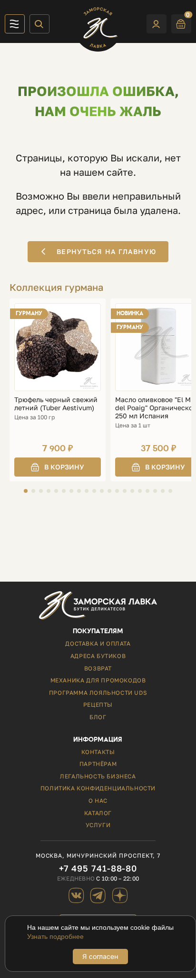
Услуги (98, 825)
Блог (97, 717)
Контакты (98, 751)
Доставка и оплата (97, 643)
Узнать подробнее (55, 936)
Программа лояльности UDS (98, 692)
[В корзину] (57, 467)
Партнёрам (98, 763)
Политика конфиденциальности (98, 788)
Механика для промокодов (98, 680)
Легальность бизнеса (98, 776)
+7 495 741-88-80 (98, 868)
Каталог (98, 813)
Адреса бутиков (98, 655)
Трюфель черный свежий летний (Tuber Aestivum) (56, 404)
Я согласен (100, 956)
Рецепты (98, 704)
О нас (98, 800)
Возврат (98, 668)
